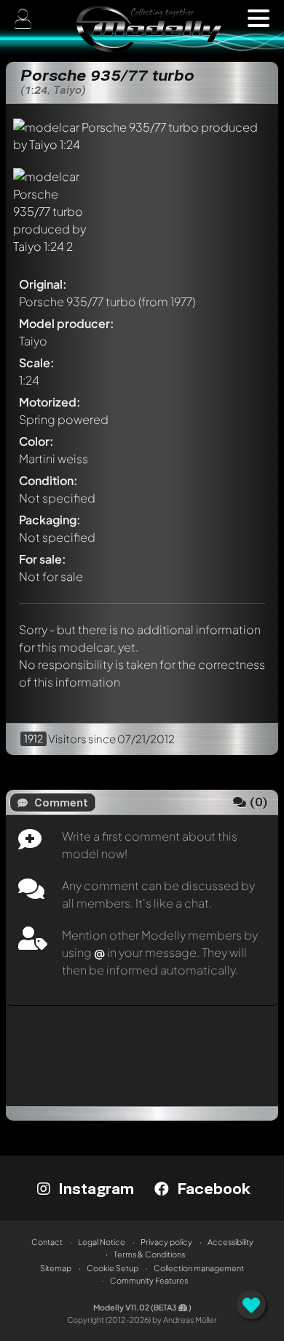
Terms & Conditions (149, 1254)
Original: (43, 284)
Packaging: (50, 519)
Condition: (48, 480)
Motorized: (50, 401)
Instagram (94, 1188)
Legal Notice (101, 1241)
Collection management (199, 1268)
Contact (47, 1241)
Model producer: (66, 323)
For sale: (42, 559)
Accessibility (230, 1241)
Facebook (212, 1188)
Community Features (149, 1280)
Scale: (37, 362)
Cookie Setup (112, 1268)
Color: (36, 441)
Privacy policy (166, 1241)
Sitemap (55, 1268)
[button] (258, 18)
